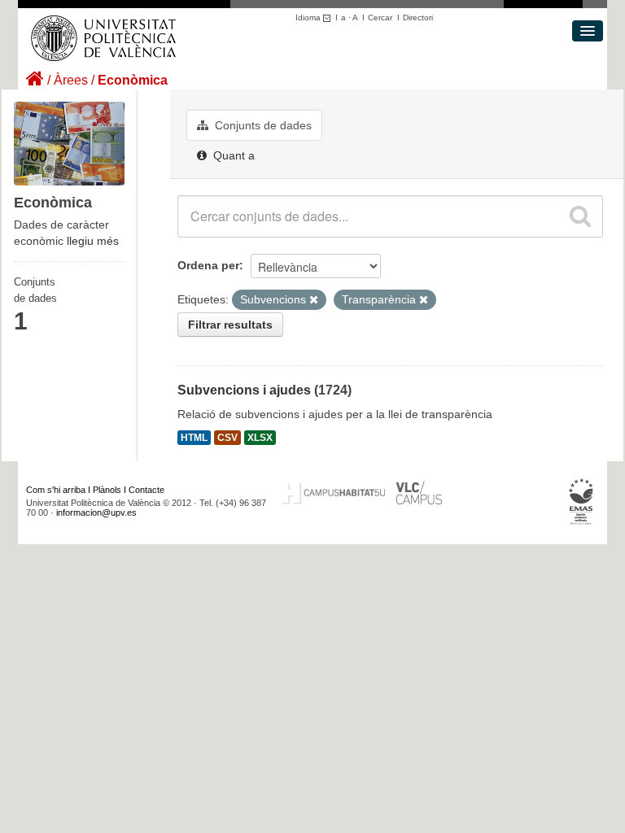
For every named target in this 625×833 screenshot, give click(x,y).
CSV (227, 437)
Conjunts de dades (262, 125)
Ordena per (208, 265)
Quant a (232, 155)
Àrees (71, 80)
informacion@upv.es (96, 512)
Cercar (380, 17)
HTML (194, 437)
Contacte (146, 490)
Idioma (309, 17)
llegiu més (93, 240)
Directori (418, 17)
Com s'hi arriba (55, 490)
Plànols (107, 490)
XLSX (260, 437)
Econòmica (133, 80)
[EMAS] (581, 501)
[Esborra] (313, 300)
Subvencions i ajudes (244, 390)
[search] (580, 216)
